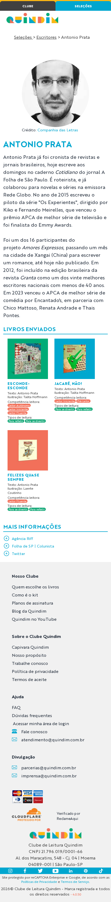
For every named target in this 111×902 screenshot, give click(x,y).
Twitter (18, 553)
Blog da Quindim (29, 611)
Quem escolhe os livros (35, 586)
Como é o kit (25, 595)
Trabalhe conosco (30, 663)
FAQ (16, 707)
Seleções (23, 37)
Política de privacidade (35, 671)
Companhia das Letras (57, 129)
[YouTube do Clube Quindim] (55, 871)
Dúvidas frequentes (32, 715)
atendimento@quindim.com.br (52, 739)
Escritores (46, 37)
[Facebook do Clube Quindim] (25, 871)
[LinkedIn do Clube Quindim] (70, 871)
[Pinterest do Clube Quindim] (85, 871)
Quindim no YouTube (34, 619)
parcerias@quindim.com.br (48, 767)
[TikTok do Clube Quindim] (101, 871)
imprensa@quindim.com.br (49, 775)
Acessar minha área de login (41, 723)
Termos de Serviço (75, 881)
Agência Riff (22, 538)
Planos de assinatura (32, 603)
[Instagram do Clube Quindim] (10, 871)
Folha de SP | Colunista (33, 545)
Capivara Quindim (30, 647)
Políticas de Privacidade (39, 881)
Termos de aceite (29, 679)
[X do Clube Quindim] (40, 871)
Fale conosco (34, 731)
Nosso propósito (29, 655)
